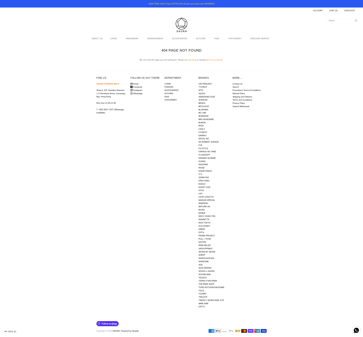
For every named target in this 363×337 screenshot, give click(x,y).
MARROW (203, 203)
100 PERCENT (205, 84)
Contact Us (237, 84)
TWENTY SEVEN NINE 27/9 (211, 300)
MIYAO (202, 210)
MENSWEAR (132, 38)
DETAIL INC (204, 138)
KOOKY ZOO (204, 187)
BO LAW (202, 113)
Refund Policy (239, 93)
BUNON (202, 122)
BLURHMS (203, 109)
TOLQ (201, 290)
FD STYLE (203, 148)
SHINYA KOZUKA (206, 258)
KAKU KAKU (204, 181)
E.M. (201, 145)
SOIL (201, 265)
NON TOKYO (204, 223)
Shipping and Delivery (242, 97)
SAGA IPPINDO (205, 248)
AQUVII (202, 93)
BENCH (202, 103)
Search (236, 87)
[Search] (356, 20)
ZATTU (202, 306)
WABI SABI (203, 303)
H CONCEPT (204, 155)
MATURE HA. (205, 206)
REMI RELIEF (205, 245)
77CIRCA (203, 87)
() (333, 11)
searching (191, 60)
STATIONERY (235, 38)
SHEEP (202, 255)
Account (318, 11)
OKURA (116, 331)
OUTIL (201, 232)
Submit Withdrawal (241, 106)
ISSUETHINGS (205, 171)
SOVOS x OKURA (207, 271)
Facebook (137, 87)
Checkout (349, 11)
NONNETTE (204, 219)
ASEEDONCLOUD (207, 97)
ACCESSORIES (179, 38)
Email (135, 84)
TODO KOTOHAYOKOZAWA (211, 287)
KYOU (201, 190)
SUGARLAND (205, 274)
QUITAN (202, 242)
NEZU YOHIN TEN (207, 216)
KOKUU (202, 184)
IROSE (202, 168)
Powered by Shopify (130, 331)
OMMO (202, 229)
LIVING (113, 38)
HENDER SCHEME (207, 158)
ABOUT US (97, 38)
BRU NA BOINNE (206, 119)
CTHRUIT (203, 132)
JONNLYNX (204, 177)
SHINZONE (204, 261)
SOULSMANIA (205, 268)
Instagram (137, 90)
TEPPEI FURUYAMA (208, 281)
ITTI (200, 174)
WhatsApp (138, 93)
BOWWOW (203, 116)
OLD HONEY (204, 226)
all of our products (214, 60)
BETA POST (204, 106)
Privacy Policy (239, 103)
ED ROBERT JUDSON (209, 142)
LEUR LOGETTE (206, 197)
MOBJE (202, 213)
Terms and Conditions (242, 100)
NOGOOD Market (260, 38)
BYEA (201, 126)
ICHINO (202, 161)
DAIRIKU (202, 135)
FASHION (168, 87)
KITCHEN (200, 38)
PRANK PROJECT (207, 235)
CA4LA (202, 129)
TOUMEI (202, 294)
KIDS (216, 38)
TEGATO (203, 278)
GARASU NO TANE (207, 151)
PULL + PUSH (205, 239)
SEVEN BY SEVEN (207, 252)
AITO (201, 90)
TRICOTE (203, 297)
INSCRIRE (203, 164)
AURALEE (203, 100)
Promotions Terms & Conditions (247, 90)
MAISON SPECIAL (207, 200)
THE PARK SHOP (206, 284)
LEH (200, 193)
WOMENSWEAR (155, 38)
